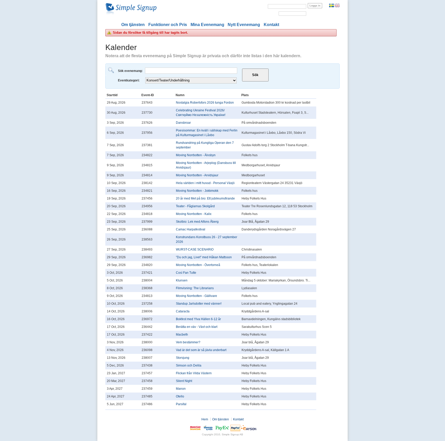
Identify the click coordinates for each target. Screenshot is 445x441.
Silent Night (184, 381)
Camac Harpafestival (190, 229)
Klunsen (181, 280)
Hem (204, 419)
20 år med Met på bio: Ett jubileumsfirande (205, 198)
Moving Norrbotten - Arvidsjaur (197, 175)
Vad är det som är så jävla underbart (201, 350)
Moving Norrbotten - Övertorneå (198, 265)
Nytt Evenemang (244, 24)
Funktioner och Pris (167, 24)
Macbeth (182, 334)
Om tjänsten (133, 24)
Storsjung (182, 358)
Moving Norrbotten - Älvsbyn (196, 155)
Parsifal (181, 404)
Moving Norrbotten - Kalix (193, 214)
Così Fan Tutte (186, 272)
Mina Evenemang (207, 24)
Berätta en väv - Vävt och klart (196, 327)
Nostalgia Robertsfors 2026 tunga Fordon (205, 102)
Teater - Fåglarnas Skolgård (195, 206)
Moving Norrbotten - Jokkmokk (197, 191)
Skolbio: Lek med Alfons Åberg (197, 221)
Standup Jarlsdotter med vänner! (198, 303)
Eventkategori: (129, 80)
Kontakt (271, 24)
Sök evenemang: (130, 71)
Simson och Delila (188, 365)
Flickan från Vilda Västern (194, 373)
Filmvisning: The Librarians (195, 288)
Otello (180, 396)
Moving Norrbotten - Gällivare (196, 296)
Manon (181, 388)
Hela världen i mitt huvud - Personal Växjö (205, 183)
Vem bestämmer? (188, 342)
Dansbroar (183, 122)
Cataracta (183, 311)
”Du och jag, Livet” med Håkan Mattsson (204, 257)
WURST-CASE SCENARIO (194, 249)
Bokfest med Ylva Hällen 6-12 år (198, 319)
